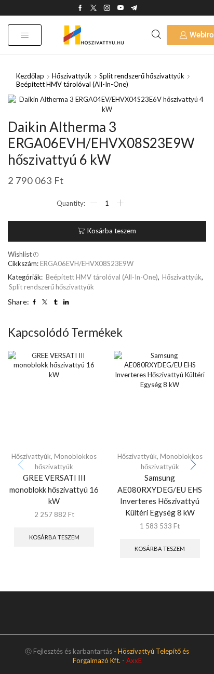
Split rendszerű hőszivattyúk (141, 76)
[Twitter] (93, 8)
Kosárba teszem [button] (54, 537)
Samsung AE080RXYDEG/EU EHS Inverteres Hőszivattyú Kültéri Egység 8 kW (159, 495)
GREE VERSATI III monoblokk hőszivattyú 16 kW (54, 489)
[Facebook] (80, 8)
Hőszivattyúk (71, 76)
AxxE (134, 660)
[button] (25, 35)
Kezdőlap (30, 76)
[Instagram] (107, 8)
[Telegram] (134, 8)
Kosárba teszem (111, 231)
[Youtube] (120, 8)
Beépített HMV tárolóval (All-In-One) (72, 84)
